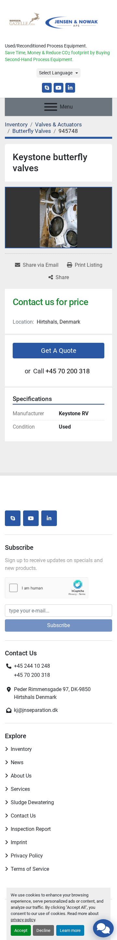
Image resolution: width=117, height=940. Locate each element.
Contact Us (23, 816)
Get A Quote (58, 350)
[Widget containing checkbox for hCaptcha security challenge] (46, 588)
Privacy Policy (27, 856)
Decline (43, 930)
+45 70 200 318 (68, 371)
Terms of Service (30, 869)
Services (20, 789)
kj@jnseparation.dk (36, 710)
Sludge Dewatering (32, 802)
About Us (21, 776)
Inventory (21, 749)
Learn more (70, 930)
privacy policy (23, 919)
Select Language (55, 72)
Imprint (19, 842)
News (17, 762)
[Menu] (50, 107)
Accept (20, 930)
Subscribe (58, 625)
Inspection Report (31, 829)
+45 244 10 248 (32, 666)
